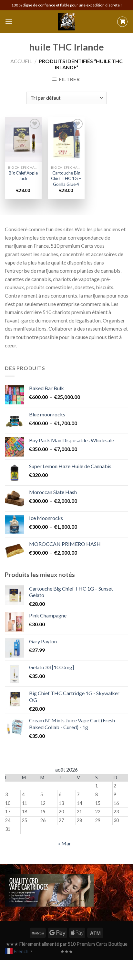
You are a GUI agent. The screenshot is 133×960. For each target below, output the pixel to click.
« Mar (64, 843)
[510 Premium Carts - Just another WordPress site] (66, 21)
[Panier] (122, 22)
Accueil (21, 61)
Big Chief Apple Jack (23, 175)
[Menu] (9, 21)
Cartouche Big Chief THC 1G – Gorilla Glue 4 (66, 178)
